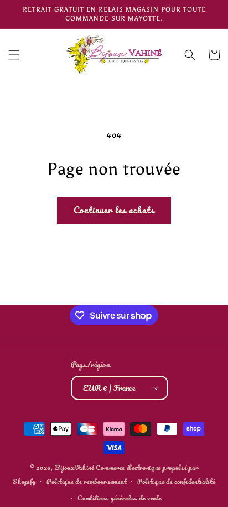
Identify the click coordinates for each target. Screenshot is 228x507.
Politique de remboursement (86, 481)
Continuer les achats (114, 209)
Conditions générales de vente (119, 498)
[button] (14, 55)
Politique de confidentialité (176, 481)
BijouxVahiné (74, 467)
